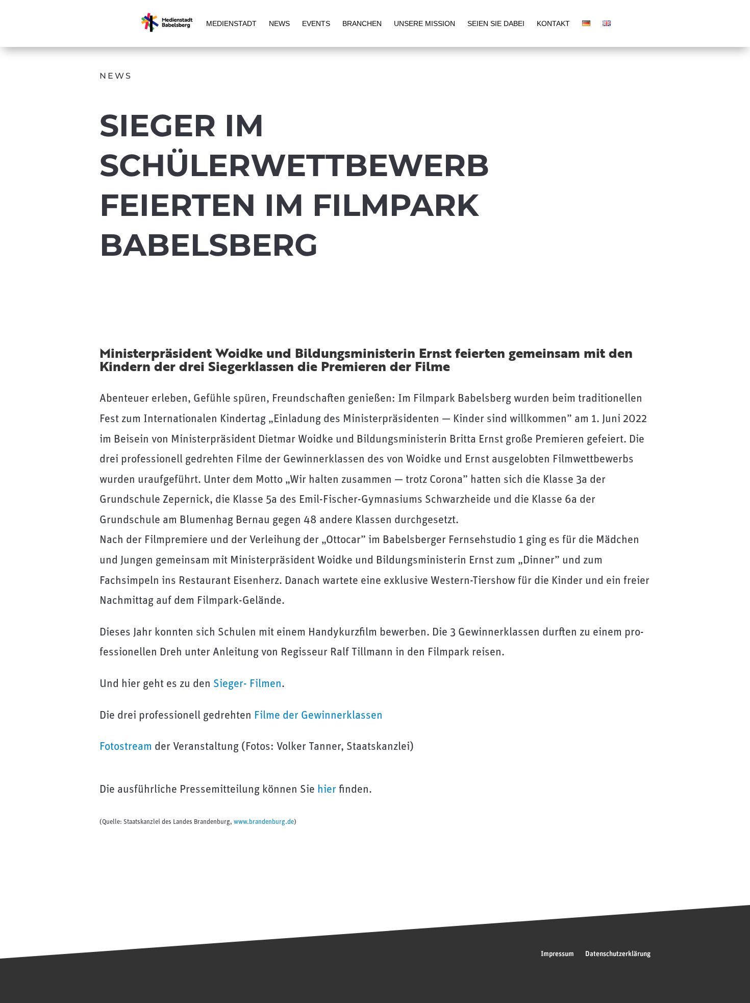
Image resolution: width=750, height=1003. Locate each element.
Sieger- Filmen (247, 684)
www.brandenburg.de (264, 822)
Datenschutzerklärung (618, 954)
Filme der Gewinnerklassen (318, 716)
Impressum (557, 954)
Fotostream (125, 747)
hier (326, 790)
